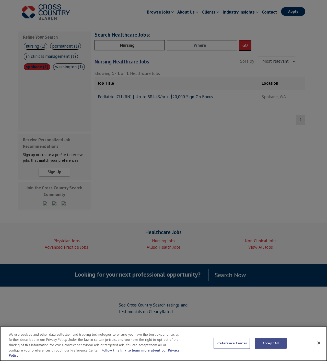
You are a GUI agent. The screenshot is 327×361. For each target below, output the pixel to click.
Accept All (270, 343)
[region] (163, 343)
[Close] (318, 343)
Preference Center (231, 343)
